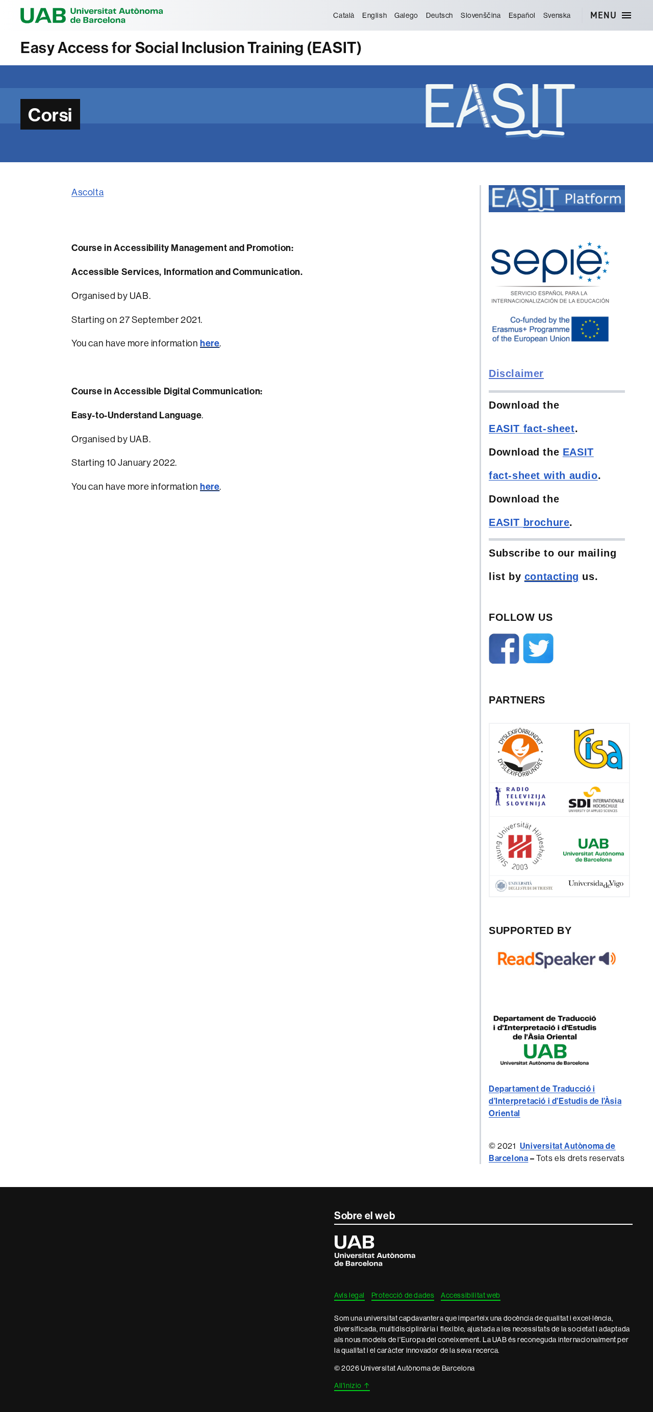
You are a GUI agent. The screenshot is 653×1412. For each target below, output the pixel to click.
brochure (546, 522)
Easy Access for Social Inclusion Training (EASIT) (191, 47)
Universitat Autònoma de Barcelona (91, 15)
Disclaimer (516, 373)
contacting (551, 576)
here (209, 343)
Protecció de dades (403, 1295)
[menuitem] (344, 15)
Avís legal (349, 1295)
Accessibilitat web (470, 1295)
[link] (555, 1100)
